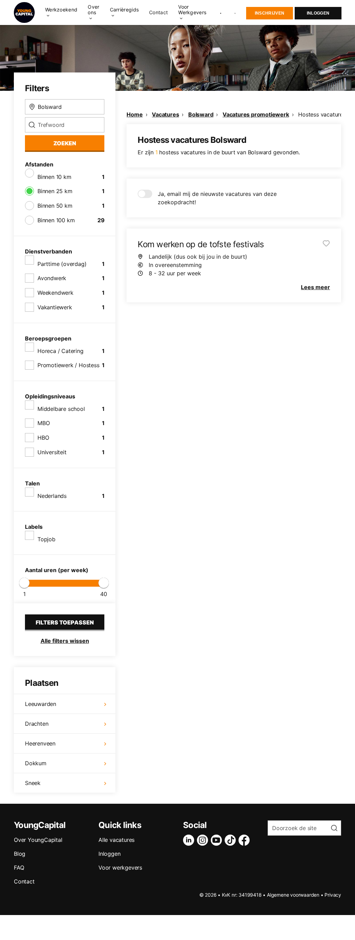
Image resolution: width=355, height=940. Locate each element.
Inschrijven (269, 13)
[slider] (24, 583)
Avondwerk (51, 278)
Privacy (332, 895)
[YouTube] (218, 840)
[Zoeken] (235, 12)
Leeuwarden (40, 703)
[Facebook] (245, 840)
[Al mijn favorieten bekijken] (220, 12)
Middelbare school (61, 408)
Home (134, 114)
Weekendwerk (55, 292)
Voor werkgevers (120, 867)
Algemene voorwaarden (293, 895)
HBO (43, 437)
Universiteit (52, 452)
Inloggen (318, 13)
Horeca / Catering (60, 350)
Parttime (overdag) (61, 263)
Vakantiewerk (54, 307)
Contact (158, 12)
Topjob (46, 539)
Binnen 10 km (54, 176)
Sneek (33, 782)
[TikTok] (232, 840)
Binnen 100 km (56, 220)
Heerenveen (40, 743)
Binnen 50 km (54, 205)
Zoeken (64, 143)
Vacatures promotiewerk (256, 114)
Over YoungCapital (38, 839)
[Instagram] (204, 840)
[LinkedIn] (190, 840)
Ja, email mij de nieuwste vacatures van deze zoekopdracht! (217, 198)
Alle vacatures (116, 839)
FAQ (19, 867)
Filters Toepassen (65, 622)
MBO (43, 423)
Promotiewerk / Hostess (68, 365)
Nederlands (52, 495)
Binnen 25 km (54, 191)
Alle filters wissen (65, 640)
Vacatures (165, 114)
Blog (19, 853)
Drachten (36, 723)
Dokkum (35, 763)
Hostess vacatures (322, 114)
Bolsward (200, 114)
